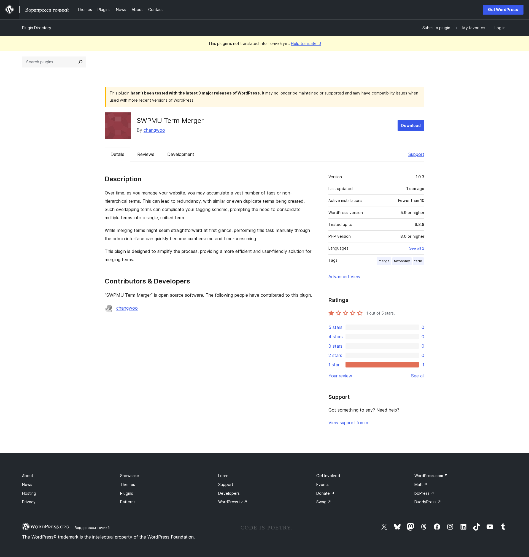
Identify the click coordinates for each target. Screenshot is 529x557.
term (418, 261)
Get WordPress (503, 9)
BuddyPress (427, 501)
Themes (127, 484)
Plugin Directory (36, 27)
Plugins (126, 493)
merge (384, 261)
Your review (340, 375)
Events (322, 484)
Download (411, 125)
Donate (325, 493)
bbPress (424, 493)
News (27, 484)
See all (417, 375)
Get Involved (328, 475)
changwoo (154, 130)
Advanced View (344, 276)
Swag (323, 501)
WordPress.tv (232, 501)
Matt (420, 484)
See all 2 (416, 248)
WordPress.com (431, 475)
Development (180, 154)
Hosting (29, 493)
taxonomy (402, 261)
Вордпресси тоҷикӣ (92, 527)
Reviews (145, 154)
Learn (223, 475)
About (27, 475)
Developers (229, 493)
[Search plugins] (80, 61)
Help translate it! (306, 43)
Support (416, 154)
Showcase (129, 475)
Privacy (29, 501)
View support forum (348, 422)
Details (117, 154)
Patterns (128, 501)
